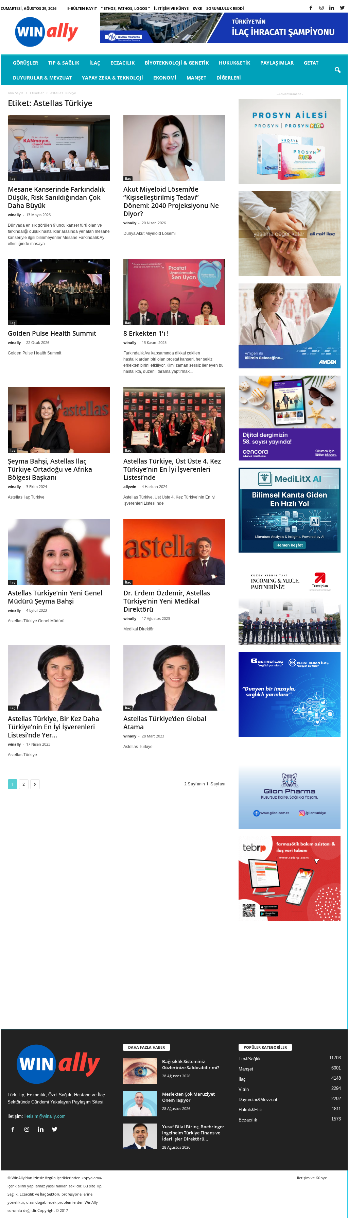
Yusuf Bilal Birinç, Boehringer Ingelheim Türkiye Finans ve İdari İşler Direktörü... (193, 1133)
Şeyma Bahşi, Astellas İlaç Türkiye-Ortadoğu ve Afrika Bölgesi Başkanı (50, 469)
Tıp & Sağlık (63, 62)
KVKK (197, 8)
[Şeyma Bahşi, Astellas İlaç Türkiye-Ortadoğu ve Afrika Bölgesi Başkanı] (59, 420)
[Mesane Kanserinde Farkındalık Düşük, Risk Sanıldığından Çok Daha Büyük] (59, 148)
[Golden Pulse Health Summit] (59, 292)
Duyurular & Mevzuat (42, 77)
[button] (337, 70)
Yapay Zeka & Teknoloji (112, 77)
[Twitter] (342, 8)
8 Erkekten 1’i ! (146, 333)
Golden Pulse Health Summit (52, 333)
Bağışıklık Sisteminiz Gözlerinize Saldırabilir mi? (190, 1064)
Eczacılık (122, 62)
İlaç (94, 62)
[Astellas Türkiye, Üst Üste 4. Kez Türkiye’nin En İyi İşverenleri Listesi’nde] (174, 420)
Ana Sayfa (15, 92)
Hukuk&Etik (234, 62)
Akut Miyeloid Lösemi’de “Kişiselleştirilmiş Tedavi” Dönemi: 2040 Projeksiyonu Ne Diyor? (171, 201)
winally (14, 214)
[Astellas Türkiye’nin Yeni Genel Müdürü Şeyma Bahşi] (59, 552)
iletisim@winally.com (45, 1116)
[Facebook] (311, 8)
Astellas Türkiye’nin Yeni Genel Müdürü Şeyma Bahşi (55, 597)
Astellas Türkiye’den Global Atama (164, 722)
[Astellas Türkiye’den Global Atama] (174, 678)
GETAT (311, 62)
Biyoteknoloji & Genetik (177, 62)
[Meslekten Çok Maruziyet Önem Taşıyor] (140, 1103)
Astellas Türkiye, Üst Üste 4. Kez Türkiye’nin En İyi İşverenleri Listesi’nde (172, 469)
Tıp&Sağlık (250, 1058)
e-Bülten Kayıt (82, 8)
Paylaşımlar (277, 62)
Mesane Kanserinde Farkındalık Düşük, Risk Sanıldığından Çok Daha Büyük (56, 197)
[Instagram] (321, 8)
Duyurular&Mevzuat (258, 1099)
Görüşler (25, 62)
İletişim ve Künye (171, 8)
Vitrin (244, 1089)
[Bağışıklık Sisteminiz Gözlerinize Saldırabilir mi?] (140, 1071)
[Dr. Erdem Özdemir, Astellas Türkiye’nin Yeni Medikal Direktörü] (174, 552)
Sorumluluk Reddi (225, 8)
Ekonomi (164, 77)
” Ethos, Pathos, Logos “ (125, 8)
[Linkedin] (332, 8)
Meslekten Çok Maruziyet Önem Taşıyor (188, 1097)
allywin (129, 486)
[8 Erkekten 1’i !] (174, 292)
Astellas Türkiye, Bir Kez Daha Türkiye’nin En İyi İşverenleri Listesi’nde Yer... (53, 727)
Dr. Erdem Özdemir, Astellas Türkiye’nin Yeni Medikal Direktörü (166, 601)
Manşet (196, 77)
